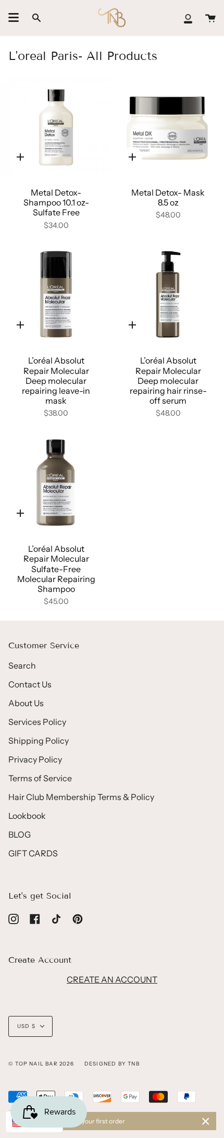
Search (22, 665)
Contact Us (30, 684)
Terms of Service (40, 778)
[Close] (206, 1121)
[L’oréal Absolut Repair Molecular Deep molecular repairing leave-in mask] (56, 295)
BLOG (19, 834)
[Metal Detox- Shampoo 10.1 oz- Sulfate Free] (56, 127)
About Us (26, 703)
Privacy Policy (35, 759)
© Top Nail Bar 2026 (41, 1063)
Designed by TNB (112, 1063)
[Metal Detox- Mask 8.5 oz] (168, 127)
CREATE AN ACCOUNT (112, 979)
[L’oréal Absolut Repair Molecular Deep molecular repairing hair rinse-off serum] (168, 295)
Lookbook (27, 815)
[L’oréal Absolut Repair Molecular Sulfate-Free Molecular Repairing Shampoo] (56, 483)
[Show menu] (13, 17)
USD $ (26, 1026)
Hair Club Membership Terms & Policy (81, 797)
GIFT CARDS (33, 853)
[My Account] (188, 17)
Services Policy (37, 722)
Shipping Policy (38, 740)
